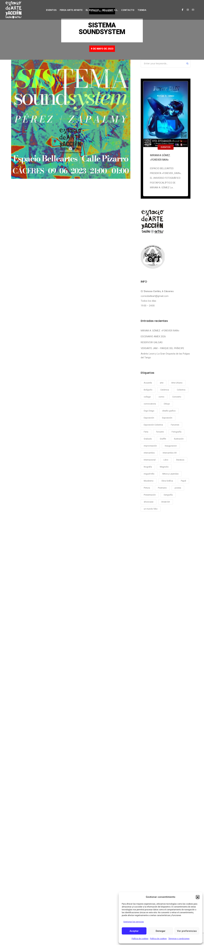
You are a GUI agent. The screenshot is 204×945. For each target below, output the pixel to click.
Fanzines (175, 425)
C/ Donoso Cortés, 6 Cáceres (157, 291)
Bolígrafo (148, 390)
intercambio (149, 453)
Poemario (162, 488)
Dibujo (167, 404)
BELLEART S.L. (110, 10)
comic (161, 397)
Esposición (149, 418)
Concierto (176, 397)
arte (161, 383)
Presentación (150, 495)
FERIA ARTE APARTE (71, 10)
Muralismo (148, 481)
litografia (148, 467)
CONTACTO (127, 10)
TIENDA (142, 10)
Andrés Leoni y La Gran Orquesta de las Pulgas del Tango (165, 355)
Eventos (165, 147)
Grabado (148, 439)
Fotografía (176, 432)
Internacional (150, 460)
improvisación (150, 446)
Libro (166, 460)
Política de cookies (140, 939)
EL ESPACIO (92, 10)
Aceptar (134, 931)
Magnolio (164, 467)
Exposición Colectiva (153, 425)
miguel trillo (149, 474)
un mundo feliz (150, 509)
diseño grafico (169, 411)
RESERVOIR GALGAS (152, 342)
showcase (148, 502)
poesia (178, 488)
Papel (183, 481)
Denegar (160, 931)
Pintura (147, 488)
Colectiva (181, 390)
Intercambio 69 (169, 453)
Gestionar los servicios (133, 922)
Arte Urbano (176, 383)
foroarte (160, 432)
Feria (146, 432)
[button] (197, 897)
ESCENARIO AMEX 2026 (153, 336)
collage (147, 397)
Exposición (167, 418)
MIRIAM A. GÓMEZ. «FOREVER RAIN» (160, 157)
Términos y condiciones (178, 939)
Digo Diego (149, 411)
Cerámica (164, 390)
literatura (180, 460)
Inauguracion (171, 446)
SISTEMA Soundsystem (102, 28)
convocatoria (150, 404)
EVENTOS (51, 10)
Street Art (165, 502)
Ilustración (179, 439)
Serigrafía (168, 495)
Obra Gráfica (167, 481)
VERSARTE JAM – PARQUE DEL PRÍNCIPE (162, 348)
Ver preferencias (187, 931)
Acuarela (148, 383)
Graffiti (163, 439)
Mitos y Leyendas (170, 474)
